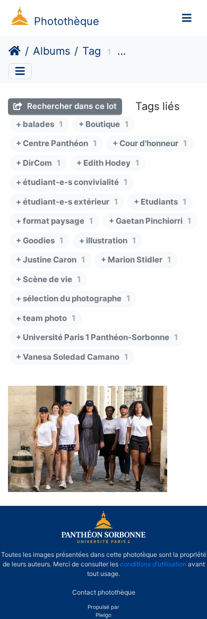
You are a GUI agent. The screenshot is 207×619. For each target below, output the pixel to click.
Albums (51, 51)
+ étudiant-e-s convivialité (71, 182)
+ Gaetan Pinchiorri (150, 221)
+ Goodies (39, 240)
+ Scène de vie (48, 279)
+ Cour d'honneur (150, 143)
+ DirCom (38, 163)
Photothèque (66, 21)
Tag (91, 51)
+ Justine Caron (50, 260)
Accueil (14, 51)
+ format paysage (54, 221)
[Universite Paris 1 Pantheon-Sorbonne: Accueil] (103, 541)
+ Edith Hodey (107, 163)
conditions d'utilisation (153, 564)
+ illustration (107, 240)
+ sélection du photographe (73, 298)
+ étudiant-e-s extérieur (67, 202)
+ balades (39, 124)
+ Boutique (103, 124)
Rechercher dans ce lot (71, 106)
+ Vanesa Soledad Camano (72, 357)
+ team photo (45, 318)
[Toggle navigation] (187, 18)
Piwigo (103, 615)
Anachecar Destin (158, 52)
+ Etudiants (160, 202)
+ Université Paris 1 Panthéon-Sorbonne (97, 337)
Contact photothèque (103, 592)
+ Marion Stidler (136, 260)
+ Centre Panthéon (56, 143)
